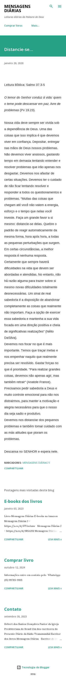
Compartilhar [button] (13, 468)
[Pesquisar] (51, 6)
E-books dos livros (23, 501)
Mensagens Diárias (17, 8)
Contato (12, 609)
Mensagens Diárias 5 (36, 462)
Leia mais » (55, 539)
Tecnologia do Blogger (35, 667)
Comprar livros (13, 25)
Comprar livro (18, 560)
